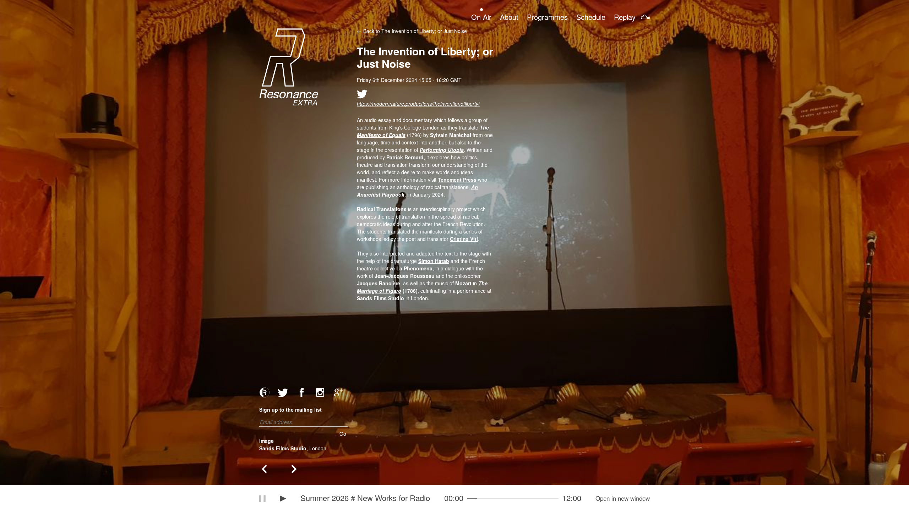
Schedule (590, 17)
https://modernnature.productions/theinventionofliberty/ (418, 103)
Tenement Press (457, 179)
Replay (625, 17)
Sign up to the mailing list (290, 409)
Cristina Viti (464, 238)
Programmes (547, 17)
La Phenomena (414, 268)
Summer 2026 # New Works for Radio (365, 497)
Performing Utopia (442, 149)
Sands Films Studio (282, 448)
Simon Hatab (433, 260)
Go (342, 433)
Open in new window (622, 498)
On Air (481, 17)
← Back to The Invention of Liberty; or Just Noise (412, 30)
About (509, 17)
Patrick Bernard (405, 157)
